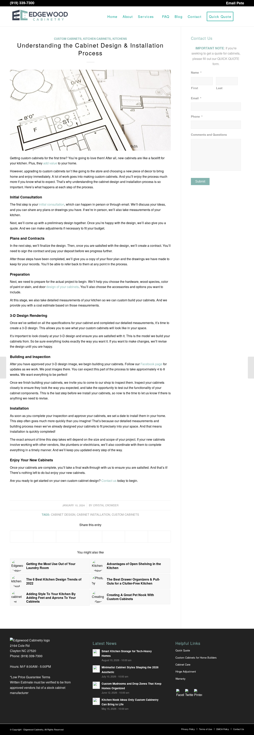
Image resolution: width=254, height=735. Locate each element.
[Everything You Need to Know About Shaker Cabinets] (3, 368)
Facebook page (151, 364)
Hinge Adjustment (185, 671)
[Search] (240, 16)
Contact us (108, 480)
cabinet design (63, 514)
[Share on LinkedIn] (90, 536)
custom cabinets (125, 514)
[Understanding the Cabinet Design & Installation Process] (90, 110)
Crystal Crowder (105, 505)
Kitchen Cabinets (97, 39)
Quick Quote (182, 650)
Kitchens (120, 39)
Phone (196, 116)
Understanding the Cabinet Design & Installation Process (90, 49)
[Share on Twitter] (44, 536)
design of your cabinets (62, 286)
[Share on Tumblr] (113, 536)
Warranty (180, 678)
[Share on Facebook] (21, 536)
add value (50, 163)
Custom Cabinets (68, 39)
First (194, 88)
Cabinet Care (182, 664)
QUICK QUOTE (228, 58)
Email (196, 98)
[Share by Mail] (159, 536)
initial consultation (51, 204)
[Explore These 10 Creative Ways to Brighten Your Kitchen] (251, 368)
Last (219, 88)
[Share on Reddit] (136, 536)
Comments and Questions (209, 135)
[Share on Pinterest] (67, 536)
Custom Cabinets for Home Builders (196, 657)
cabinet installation (93, 514)
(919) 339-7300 (22, 2)
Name (196, 72)
